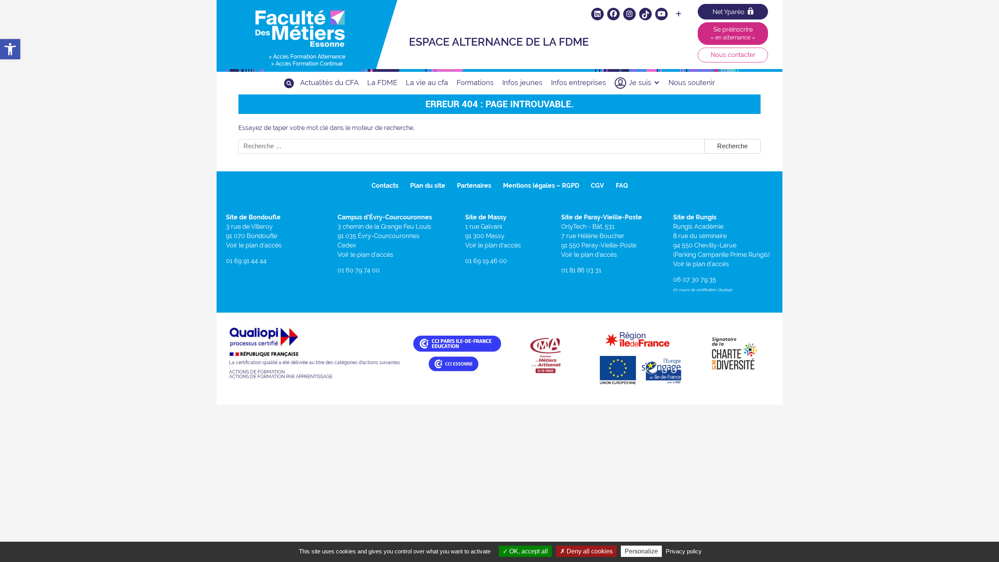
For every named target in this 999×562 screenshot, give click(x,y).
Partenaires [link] (474, 185)
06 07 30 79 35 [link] (694, 279)
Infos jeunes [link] (522, 82)
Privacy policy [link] (684, 551)
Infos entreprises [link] (578, 82)
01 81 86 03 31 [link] (581, 270)
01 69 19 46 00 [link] (486, 261)
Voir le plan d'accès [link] (254, 245)
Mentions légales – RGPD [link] (541, 185)
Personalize (641, 551)
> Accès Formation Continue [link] (307, 63)
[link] (10, 49)
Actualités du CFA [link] (329, 82)
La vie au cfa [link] (427, 82)
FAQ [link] (622, 185)
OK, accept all (528, 551)
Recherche (732, 146)
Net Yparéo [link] (729, 12)
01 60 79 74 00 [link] (359, 270)
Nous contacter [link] (733, 55)
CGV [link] (597, 185)
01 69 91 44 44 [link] (246, 261)
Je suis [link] (640, 82)
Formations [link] (475, 82)
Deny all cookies (589, 551)
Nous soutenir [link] (691, 82)
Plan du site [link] (427, 185)
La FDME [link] (382, 82)
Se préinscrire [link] (733, 33)
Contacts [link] (385, 185)
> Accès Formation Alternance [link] (307, 56)
